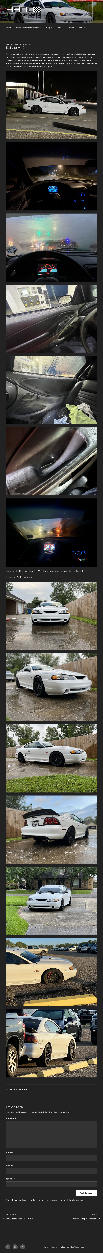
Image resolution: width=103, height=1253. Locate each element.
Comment (11, 1118)
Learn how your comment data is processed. (64, 1200)
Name (9, 1152)
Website (10, 1179)
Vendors (82, 28)
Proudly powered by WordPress (71, 1247)
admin (26, 44)
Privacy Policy (50, 1247)
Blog (48, 28)
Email (9, 1166)
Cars (59, 28)
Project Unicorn (19, 1090)
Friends (71, 28)
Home (8, 28)
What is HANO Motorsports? (28, 28)
